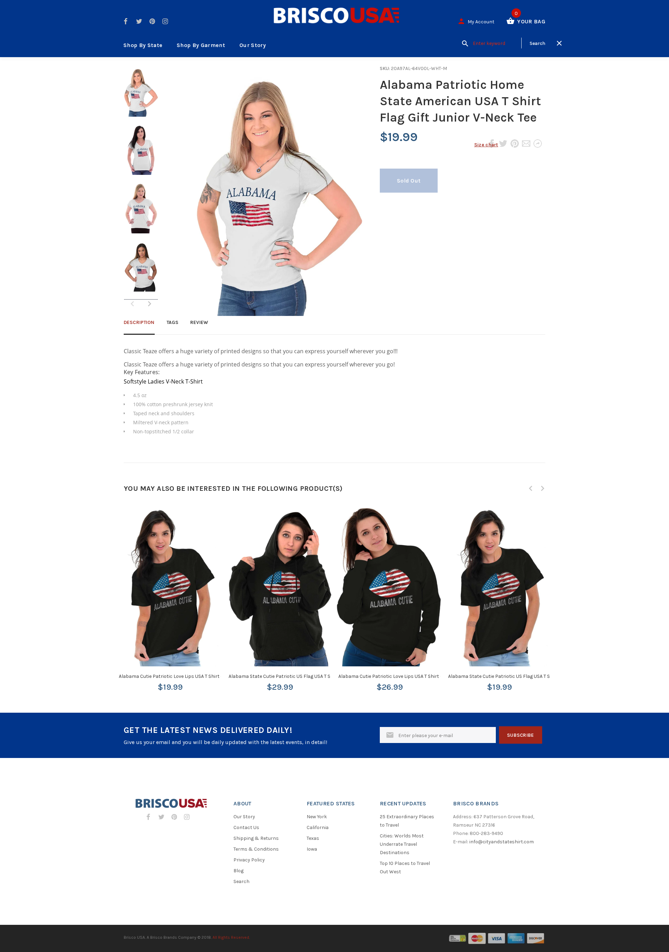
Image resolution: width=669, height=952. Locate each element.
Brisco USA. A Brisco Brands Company (160, 937)
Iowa (312, 849)
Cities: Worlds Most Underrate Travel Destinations (402, 844)
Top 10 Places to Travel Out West (405, 867)
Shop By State (142, 45)
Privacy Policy (249, 860)
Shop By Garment (201, 45)
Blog (238, 871)
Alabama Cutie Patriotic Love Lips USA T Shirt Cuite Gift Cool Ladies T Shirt (201, 676)
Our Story (252, 45)
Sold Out (409, 180)
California (318, 827)
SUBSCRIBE (520, 735)
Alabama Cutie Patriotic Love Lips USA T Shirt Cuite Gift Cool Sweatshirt (418, 676)
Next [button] (149, 303)
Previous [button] (530, 488)
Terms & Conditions (256, 849)
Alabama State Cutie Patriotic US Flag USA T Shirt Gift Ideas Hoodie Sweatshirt (316, 676)
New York (317, 817)
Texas (313, 838)
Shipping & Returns (256, 838)
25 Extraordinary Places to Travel (407, 821)
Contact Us (246, 827)
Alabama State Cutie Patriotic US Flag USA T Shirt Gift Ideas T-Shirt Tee (526, 676)
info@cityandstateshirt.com (501, 842)
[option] (141, 94)
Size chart (486, 145)
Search (241, 881)
